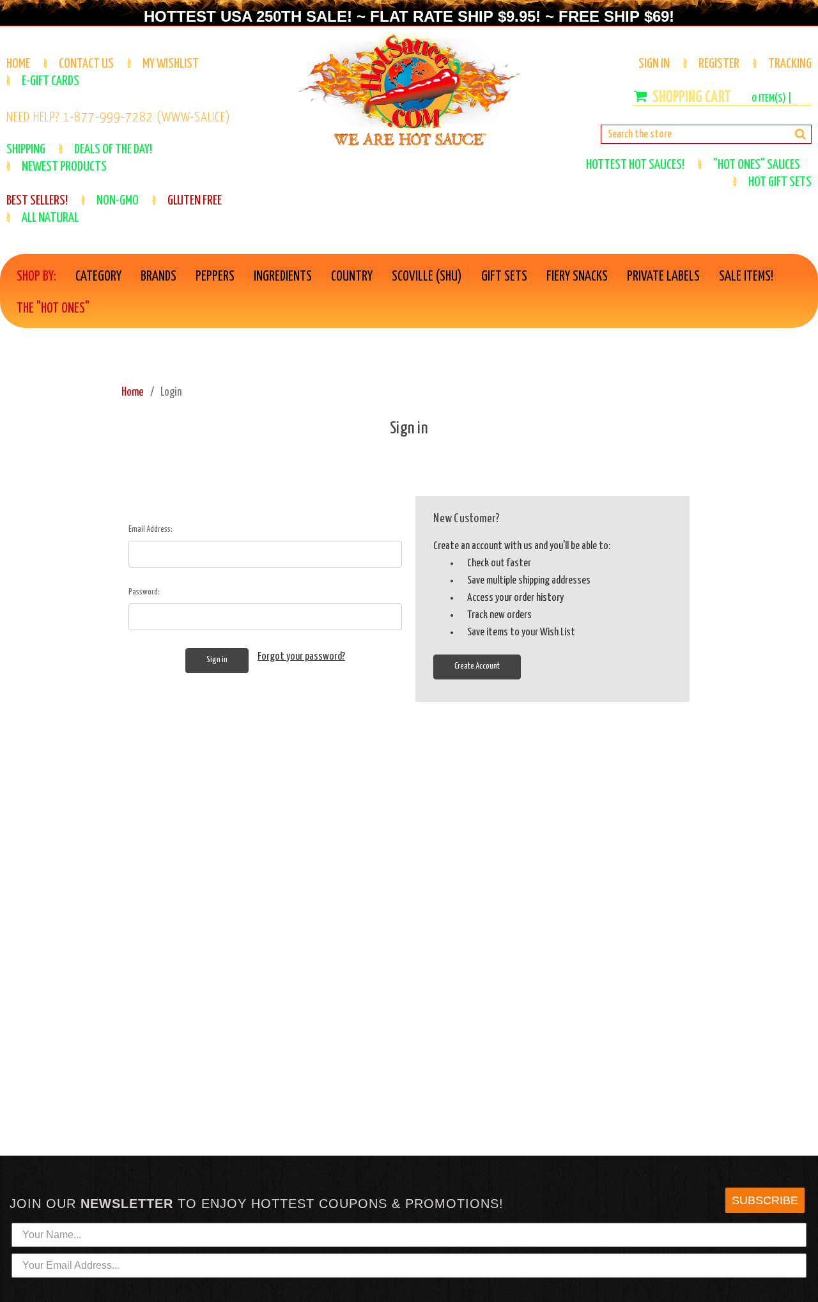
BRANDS (158, 277)
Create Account (477, 666)
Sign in (654, 64)
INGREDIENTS (283, 277)
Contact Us (86, 64)
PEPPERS (215, 277)
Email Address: (150, 529)
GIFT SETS (504, 277)
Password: (144, 592)
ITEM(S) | (772, 98)
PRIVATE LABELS (663, 277)
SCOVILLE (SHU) (427, 277)
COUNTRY (352, 277)
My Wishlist (171, 64)
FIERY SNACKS (577, 277)
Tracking (790, 64)
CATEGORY (98, 277)
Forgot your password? (301, 656)
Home (18, 64)
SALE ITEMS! (746, 277)
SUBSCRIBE (765, 1200)
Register (718, 64)
